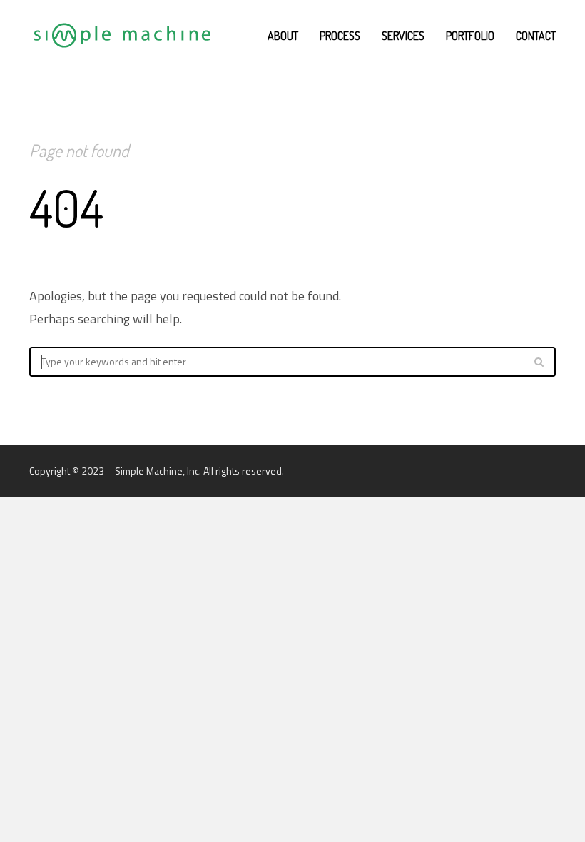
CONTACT (536, 36)
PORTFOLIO (470, 36)
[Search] (538, 362)
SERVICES (403, 36)
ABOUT (283, 36)
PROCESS (340, 36)
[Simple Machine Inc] (121, 35)
